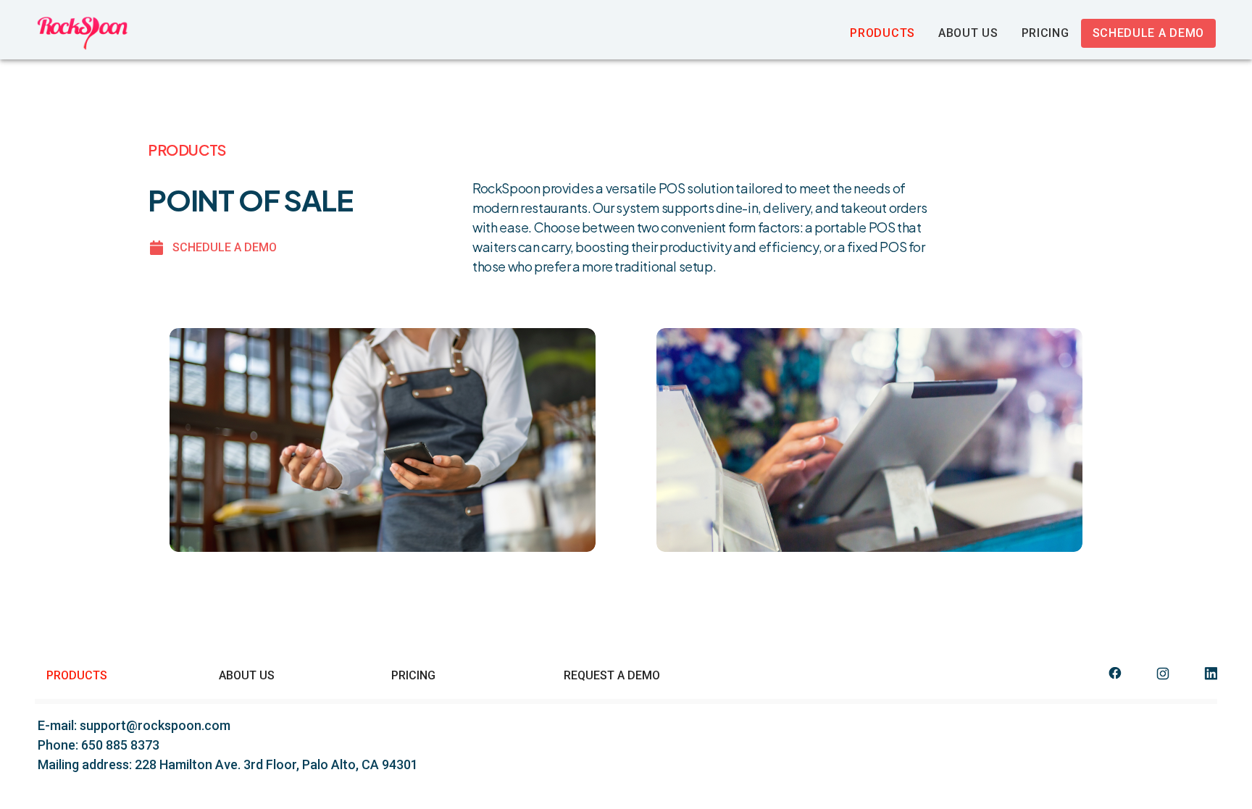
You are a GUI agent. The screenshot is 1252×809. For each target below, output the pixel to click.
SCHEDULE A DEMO (224, 247)
